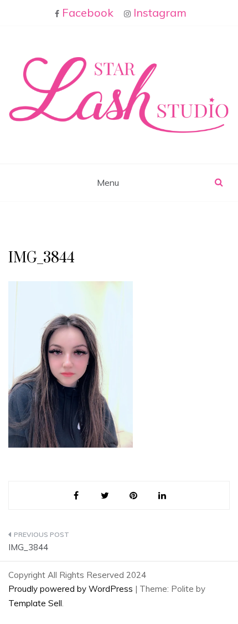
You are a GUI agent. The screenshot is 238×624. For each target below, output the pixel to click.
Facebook (87, 12)
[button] (119, 95)
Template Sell (35, 603)
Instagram (160, 12)
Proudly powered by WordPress (71, 589)
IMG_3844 (28, 547)
